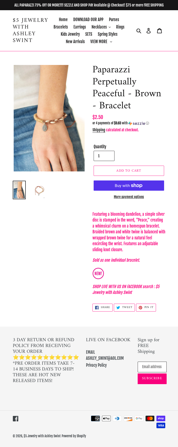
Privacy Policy (96, 365)
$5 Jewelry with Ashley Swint (30, 30)
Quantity (100, 146)
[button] (128, 123)
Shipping (98, 130)
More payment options (129, 197)
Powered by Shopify (74, 436)
